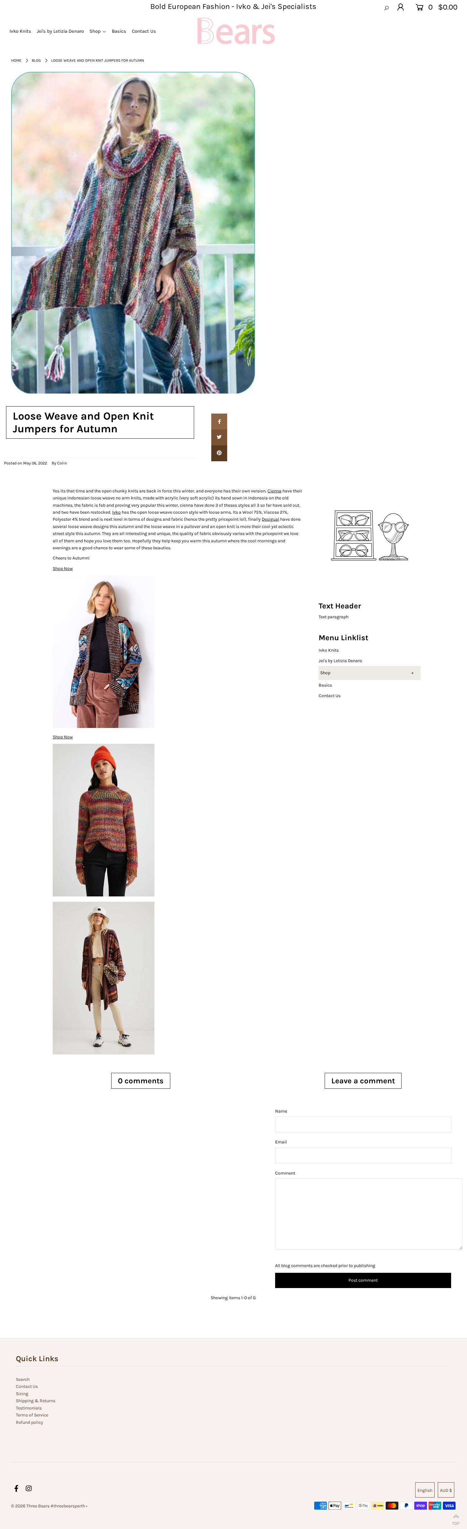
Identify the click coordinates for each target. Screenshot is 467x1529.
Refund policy (29, 1422)
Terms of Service (32, 1415)
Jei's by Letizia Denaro (340, 660)
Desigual (270, 519)
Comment (285, 1173)
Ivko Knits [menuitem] (20, 31)
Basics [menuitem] (119, 31)
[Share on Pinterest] (219, 453)
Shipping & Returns (35, 1400)
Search (23, 1379)
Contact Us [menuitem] (144, 31)
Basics (325, 685)
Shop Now (63, 737)
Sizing (22, 1393)
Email (281, 1142)
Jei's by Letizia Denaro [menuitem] (60, 31)
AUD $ (446, 1490)
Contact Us (330, 695)
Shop (325, 672)
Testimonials (29, 1408)
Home (16, 60)
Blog (36, 60)
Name (281, 1111)
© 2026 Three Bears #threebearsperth (48, 1506)
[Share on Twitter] (219, 437)
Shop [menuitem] (95, 31)
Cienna (274, 491)
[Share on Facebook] (219, 421)
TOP (456, 1522)
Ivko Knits (329, 650)
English (424, 1490)
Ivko (116, 512)
